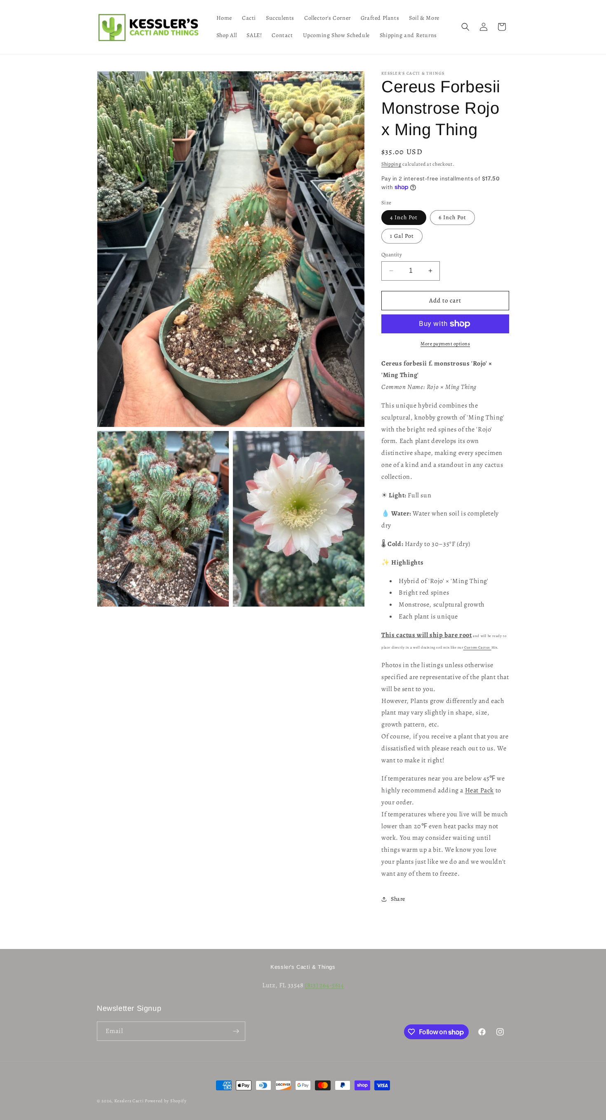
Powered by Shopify (166, 1101)
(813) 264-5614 (324, 985)
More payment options (445, 343)
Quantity (391, 254)
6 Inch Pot (452, 217)
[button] (465, 27)
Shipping (391, 164)
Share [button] (398, 899)
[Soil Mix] (490, 647)
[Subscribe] (236, 1031)
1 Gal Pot (402, 236)
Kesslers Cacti (129, 1101)
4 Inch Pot (404, 217)
